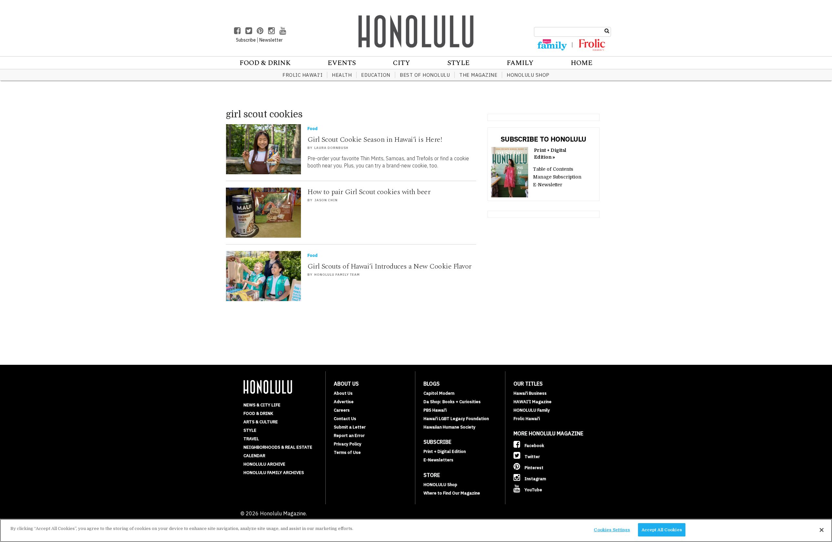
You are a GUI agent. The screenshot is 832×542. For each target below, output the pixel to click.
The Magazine (478, 75)
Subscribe (246, 40)
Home (581, 63)
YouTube (533, 490)
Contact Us (345, 418)
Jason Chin (326, 200)
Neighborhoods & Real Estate (277, 447)
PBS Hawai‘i (435, 410)
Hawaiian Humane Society (449, 427)
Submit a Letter (350, 427)
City (401, 63)
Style (458, 63)
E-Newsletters (438, 460)
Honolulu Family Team (337, 274)
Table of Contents (553, 169)
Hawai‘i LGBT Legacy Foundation (456, 418)
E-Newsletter (547, 184)
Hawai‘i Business (530, 393)
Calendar (254, 455)
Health (342, 75)
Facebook (534, 445)
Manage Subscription (557, 176)
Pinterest (533, 467)
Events (342, 63)
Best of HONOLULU (425, 75)
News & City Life (261, 405)
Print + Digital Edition (444, 451)
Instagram (535, 479)
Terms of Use (347, 452)
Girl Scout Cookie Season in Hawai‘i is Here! (374, 139)
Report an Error (349, 435)
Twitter (532, 456)
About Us (343, 393)
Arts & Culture (260, 422)
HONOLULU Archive (264, 464)
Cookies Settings (612, 529)
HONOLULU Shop (528, 75)
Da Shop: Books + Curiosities (452, 401)
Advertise (344, 401)
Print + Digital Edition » (550, 154)
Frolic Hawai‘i (302, 75)
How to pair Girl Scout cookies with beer (368, 192)
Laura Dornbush (331, 148)
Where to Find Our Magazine (451, 493)
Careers (342, 410)
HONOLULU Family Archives (273, 472)
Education (375, 75)
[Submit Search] (606, 31)
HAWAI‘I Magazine (533, 401)
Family (520, 63)
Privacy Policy (347, 444)
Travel (251, 439)
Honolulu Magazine (416, 31)
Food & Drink (265, 63)
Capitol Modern (438, 393)
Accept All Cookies (662, 529)
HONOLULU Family (532, 410)
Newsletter (271, 40)
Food (312, 128)
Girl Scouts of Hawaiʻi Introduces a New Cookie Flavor (389, 266)
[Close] (821, 530)
